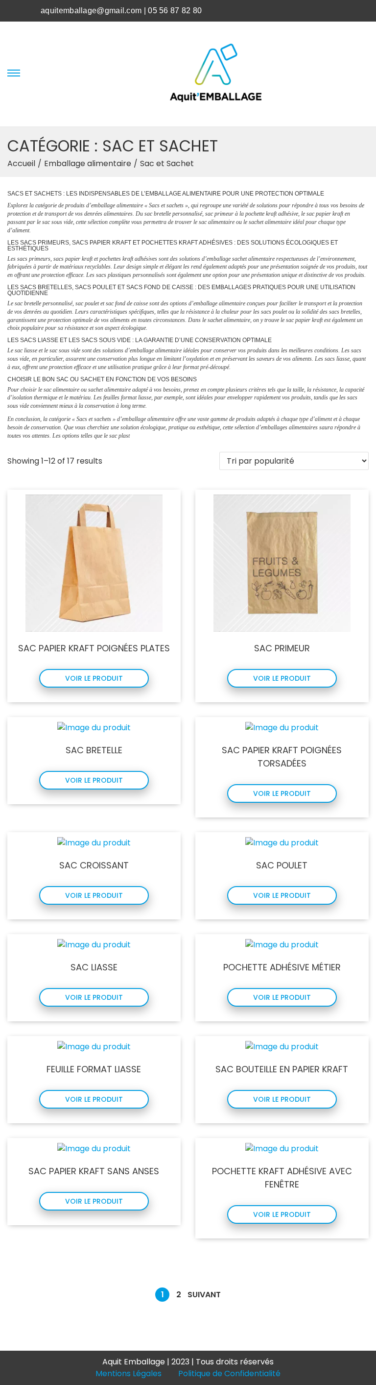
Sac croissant (94, 865)
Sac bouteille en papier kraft (281, 1069)
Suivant (204, 1294)
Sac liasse (94, 967)
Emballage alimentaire (87, 163)
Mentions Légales (128, 1373)
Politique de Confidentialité (229, 1373)
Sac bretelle (94, 750)
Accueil (21, 163)
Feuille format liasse (94, 1069)
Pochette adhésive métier (282, 967)
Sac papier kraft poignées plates (94, 648)
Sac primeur (282, 648)
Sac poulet (281, 865)
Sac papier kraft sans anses (93, 1171)
